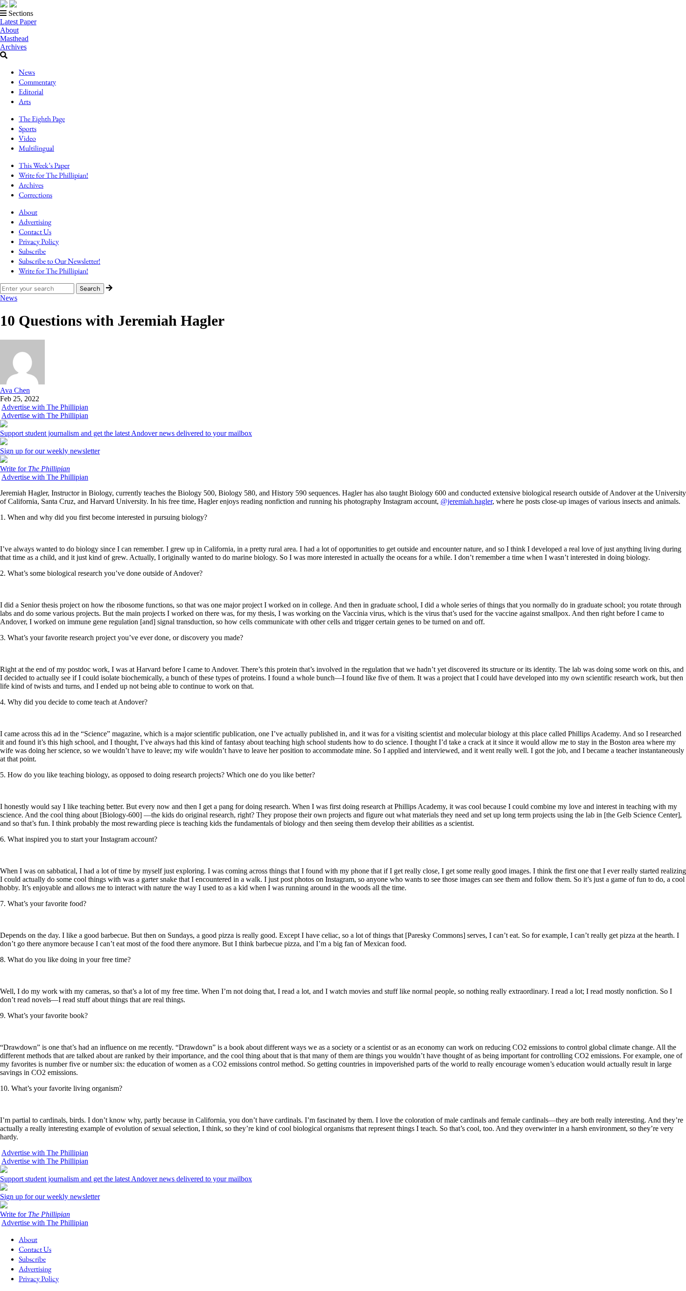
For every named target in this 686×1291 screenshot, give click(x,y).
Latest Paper (18, 22)
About (9, 30)
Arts (25, 101)
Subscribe (32, 251)
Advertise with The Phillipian (44, 407)
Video (27, 138)
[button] (343, 13)
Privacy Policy (39, 241)
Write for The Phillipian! (53, 175)
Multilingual (36, 148)
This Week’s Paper (44, 165)
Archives (13, 47)
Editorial (31, 92)
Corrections (35, 195)
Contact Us (35, 232)
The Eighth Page (42, 119)
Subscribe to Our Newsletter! (59, 261)
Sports (27, 128)
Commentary (37, 82)
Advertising (35, 222)
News (27, 72)
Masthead (14, 38)
